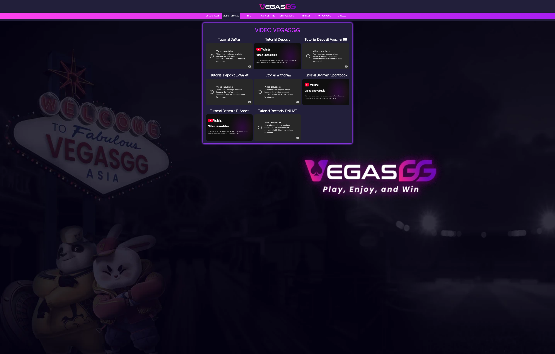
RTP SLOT (305, 16)
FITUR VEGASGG (323, 16)
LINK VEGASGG (287, 16)
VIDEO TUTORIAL (231, 16)
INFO (249, 16)
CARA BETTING (268, 16)
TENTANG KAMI (212, 16)
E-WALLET (342, 16)
